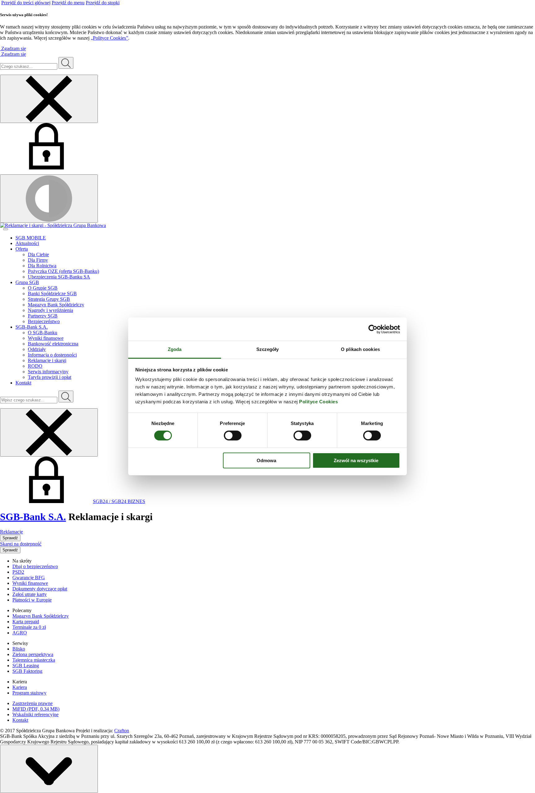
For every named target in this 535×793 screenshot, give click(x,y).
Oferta (21, 249)
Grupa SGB (27, 282)
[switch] (232, 435)
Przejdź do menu (68, 2)
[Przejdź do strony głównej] (267, 225)
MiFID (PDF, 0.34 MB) (35, 709)
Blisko (18, 648)
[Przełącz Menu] (5, 229)
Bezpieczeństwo (44, 321)
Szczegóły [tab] (267, 349)
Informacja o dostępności (52, 354)
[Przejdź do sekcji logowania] (46, 167)
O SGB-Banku (42, 332)
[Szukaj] (66, 63)
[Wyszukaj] (66, 396)
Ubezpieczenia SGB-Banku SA (59, 276)
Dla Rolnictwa (42, 265)
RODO (35, 366)
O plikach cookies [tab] (360, 349)
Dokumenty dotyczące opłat (39, 588)
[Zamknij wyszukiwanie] (49, 99)
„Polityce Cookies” (109, 38)
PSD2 (18, 572)
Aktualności (27, 243)
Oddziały (37, 349)
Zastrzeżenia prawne (32, 703)
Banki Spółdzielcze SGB (52, 293)
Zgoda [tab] (175, 349)
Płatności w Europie (32, 599)
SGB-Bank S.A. (31, 327)
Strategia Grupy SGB (49, 299)
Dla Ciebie (38, 254)
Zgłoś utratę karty (29, 594)
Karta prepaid (25, 621)
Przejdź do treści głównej (25, 2)
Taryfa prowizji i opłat (49, 377)
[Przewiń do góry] (49, 769)
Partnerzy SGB (43, 315)
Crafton (121, 730)
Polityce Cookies (318, 401)
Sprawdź (10, 538)
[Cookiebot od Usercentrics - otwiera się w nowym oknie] (373, 329)
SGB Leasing (25, 665)
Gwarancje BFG (28, 577)
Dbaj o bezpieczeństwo (35, 566)
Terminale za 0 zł (29, 627)
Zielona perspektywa (32, 654)
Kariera (19, 687)
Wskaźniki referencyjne (35, 714)
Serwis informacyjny (48, 371)
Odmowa (266, 460)
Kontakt (23, 382)
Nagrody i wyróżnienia (50, 310)
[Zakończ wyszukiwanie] (49, 432)
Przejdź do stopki (103, 2)
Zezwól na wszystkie (356, 460)
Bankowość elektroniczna (53, 343)
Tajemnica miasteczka (33, 660)
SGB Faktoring (27, 671)
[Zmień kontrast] (49, 198)
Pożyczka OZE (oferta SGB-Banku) (63, 271)
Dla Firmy (38, 260)
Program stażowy (29, 692)
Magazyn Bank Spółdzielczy (56, 304)
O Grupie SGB (43, 288)
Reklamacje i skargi (47, 360)
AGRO (19, 632)
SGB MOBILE (30, 237)
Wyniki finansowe (45, 338)
